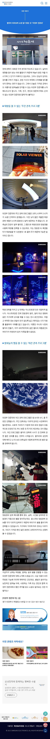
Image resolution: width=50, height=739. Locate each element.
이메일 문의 (39, 726)
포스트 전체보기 (29, 726)
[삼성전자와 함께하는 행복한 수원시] (7, 3)
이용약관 (10, 726)
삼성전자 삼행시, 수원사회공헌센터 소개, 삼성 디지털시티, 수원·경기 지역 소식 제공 (20, 688)
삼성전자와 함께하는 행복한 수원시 (20, 683)
